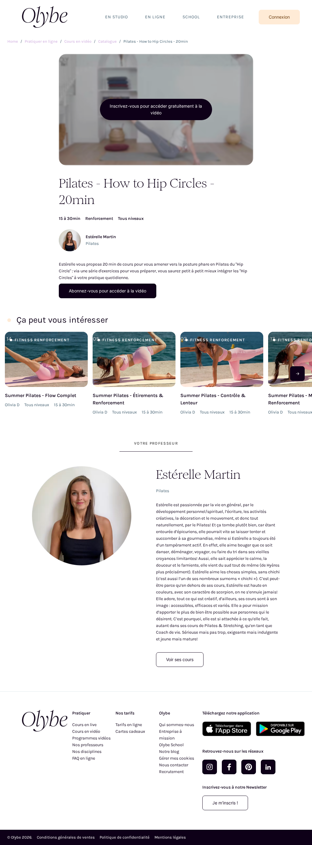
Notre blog (169, 751)
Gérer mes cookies (176, 758)
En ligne (155, 17)
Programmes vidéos (91, 738)
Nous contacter (173, 765)
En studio (116, 17)
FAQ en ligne (83, 758)
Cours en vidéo (86, 731)
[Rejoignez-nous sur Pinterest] (248, 767)
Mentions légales (170, 837)
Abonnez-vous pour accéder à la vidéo (107, 290)
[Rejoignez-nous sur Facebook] (229, 767)
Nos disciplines (86, 751)
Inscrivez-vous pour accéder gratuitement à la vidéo (156, 109)
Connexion (279, 17)
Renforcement (99, 218)
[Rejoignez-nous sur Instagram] (209, 767)
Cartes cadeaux (130, 731)
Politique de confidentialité (125, 837)
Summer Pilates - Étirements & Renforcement (128, 399)
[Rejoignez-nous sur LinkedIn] (268, 767)
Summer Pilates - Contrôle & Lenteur (213, 399)
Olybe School (171, 744)
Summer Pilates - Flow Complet (40, 395)
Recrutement (171, 771)
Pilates (92, 243)
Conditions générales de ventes (66, 837)
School (191, 17)
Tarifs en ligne (128, 724)
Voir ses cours (179, 659)
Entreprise (230, 17)
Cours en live (84, 724)
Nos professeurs (87, 744)
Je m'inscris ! (225, 802)
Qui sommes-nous (176, 724)
